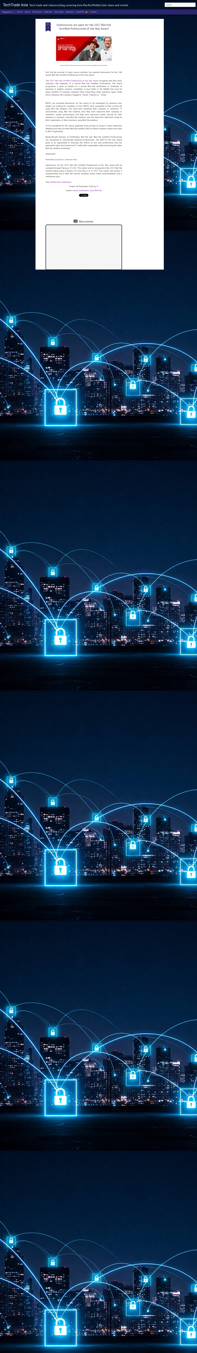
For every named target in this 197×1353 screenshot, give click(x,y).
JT (97, 186)
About (27, 12)
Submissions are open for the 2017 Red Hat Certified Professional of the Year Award (84, 26)
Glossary (70, 12)
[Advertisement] (137, 68)
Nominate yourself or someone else (61, 159)
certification (84, 190)
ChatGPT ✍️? (82, 12)
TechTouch (37, 12)
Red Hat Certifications (62, 182)
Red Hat (49, 72)
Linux (92, 190)
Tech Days (59, 12)
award (75, 190)
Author (94, 12)
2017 (74, 80)
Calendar (48, 12)
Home (20, 12)
